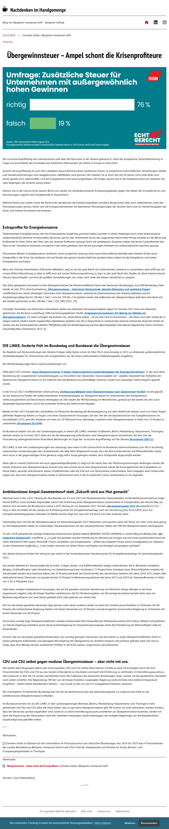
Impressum (104, 811)
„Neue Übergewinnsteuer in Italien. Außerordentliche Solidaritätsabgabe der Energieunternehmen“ (88, 371)
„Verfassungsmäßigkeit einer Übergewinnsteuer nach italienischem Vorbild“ (103, 391)
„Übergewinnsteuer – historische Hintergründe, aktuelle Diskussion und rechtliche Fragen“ (99, 289)
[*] (4, 743)
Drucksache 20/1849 (29, 423)
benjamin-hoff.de (54, 22)
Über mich (86, 811)
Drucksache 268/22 (141, 439)
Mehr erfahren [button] (103, 823)
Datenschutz (122, 811)
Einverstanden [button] (149, 823)
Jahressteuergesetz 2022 (121, 506)
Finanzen (8, 41)
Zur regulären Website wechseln (58, 811)
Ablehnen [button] (129, 823)
